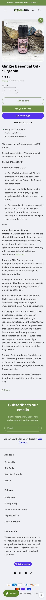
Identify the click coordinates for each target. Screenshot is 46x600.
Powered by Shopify (30, 594)
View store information (15, 136)
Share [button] (7, 390)
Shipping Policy (11, 515)
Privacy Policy (10, 503)
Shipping (5, 81)
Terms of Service (12, 521)
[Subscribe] (38, 428)
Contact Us (9, 462)
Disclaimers (9, 497)
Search (7, 480)
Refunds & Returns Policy (15, 509)
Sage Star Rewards (13, 474)
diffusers (20, 254)
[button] (6, 10)
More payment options (23, 122)
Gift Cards (9, 468)
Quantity (6, 85)
